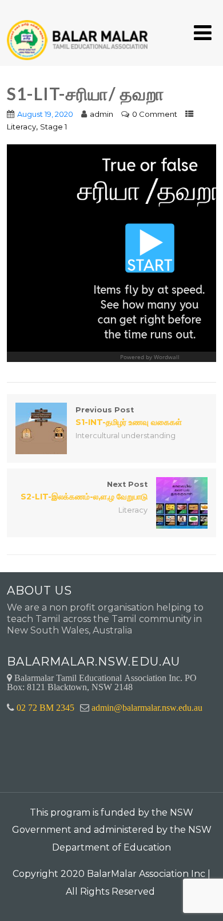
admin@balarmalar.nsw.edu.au (146, 707)
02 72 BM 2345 (45, 707)
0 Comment (154, 114)
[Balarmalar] (79, 32)
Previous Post (128, 416)
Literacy (21, 126)
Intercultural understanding (125, 435)
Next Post (84, 491)
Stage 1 (53, 126)
